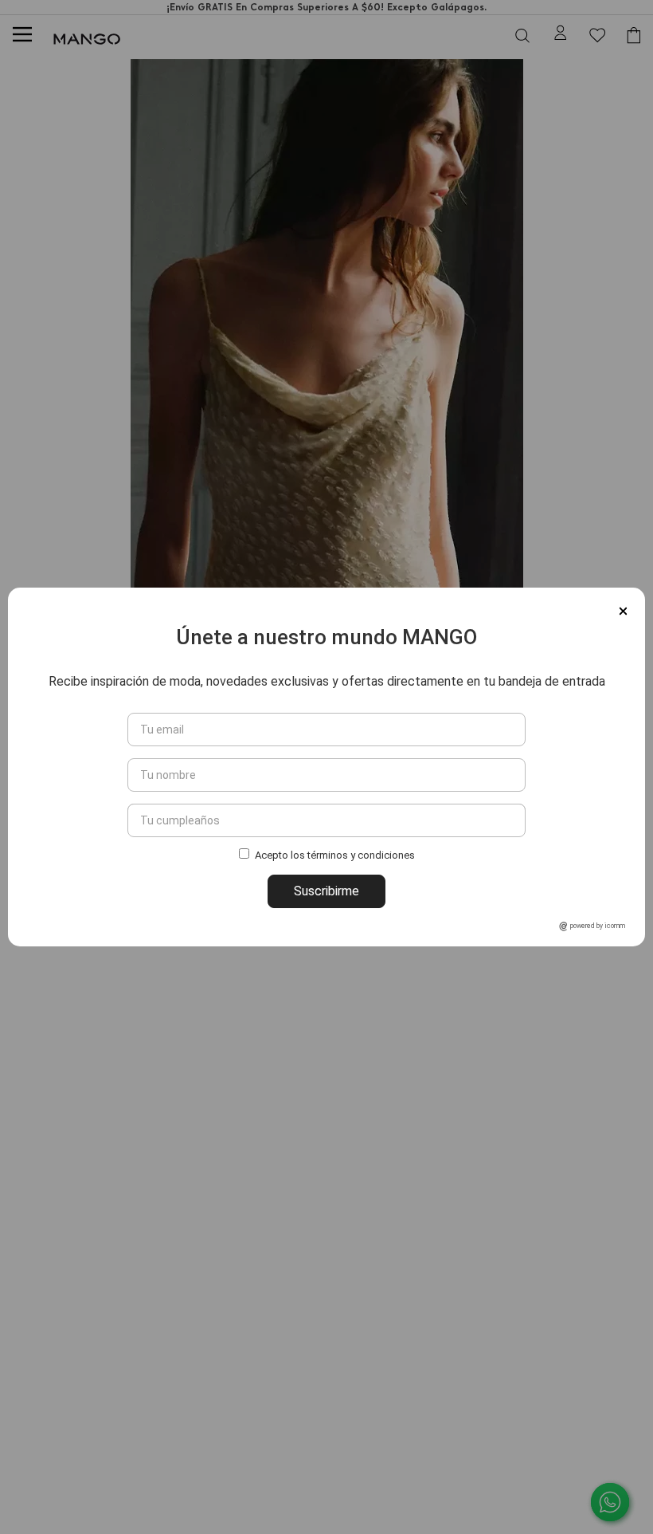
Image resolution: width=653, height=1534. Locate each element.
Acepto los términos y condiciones (335, 856)
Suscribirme (326, 891)
